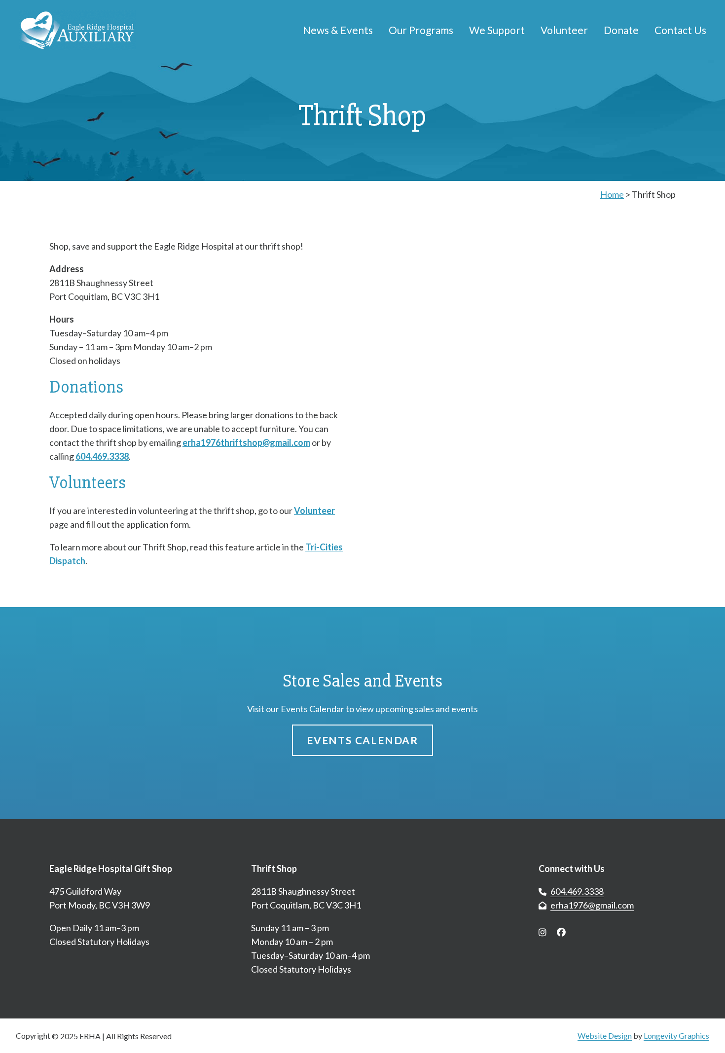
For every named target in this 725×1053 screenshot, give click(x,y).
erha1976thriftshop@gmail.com (246, 442)
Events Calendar (362, 740)
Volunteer (314, 510)
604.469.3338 (102, 456)
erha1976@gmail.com (592, 905)
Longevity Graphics (676, 1035)
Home (612, 194)
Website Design (605, 1035)
